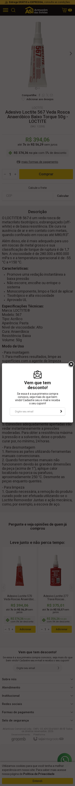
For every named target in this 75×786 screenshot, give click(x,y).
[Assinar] (61, 411)
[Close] (70, 364)
